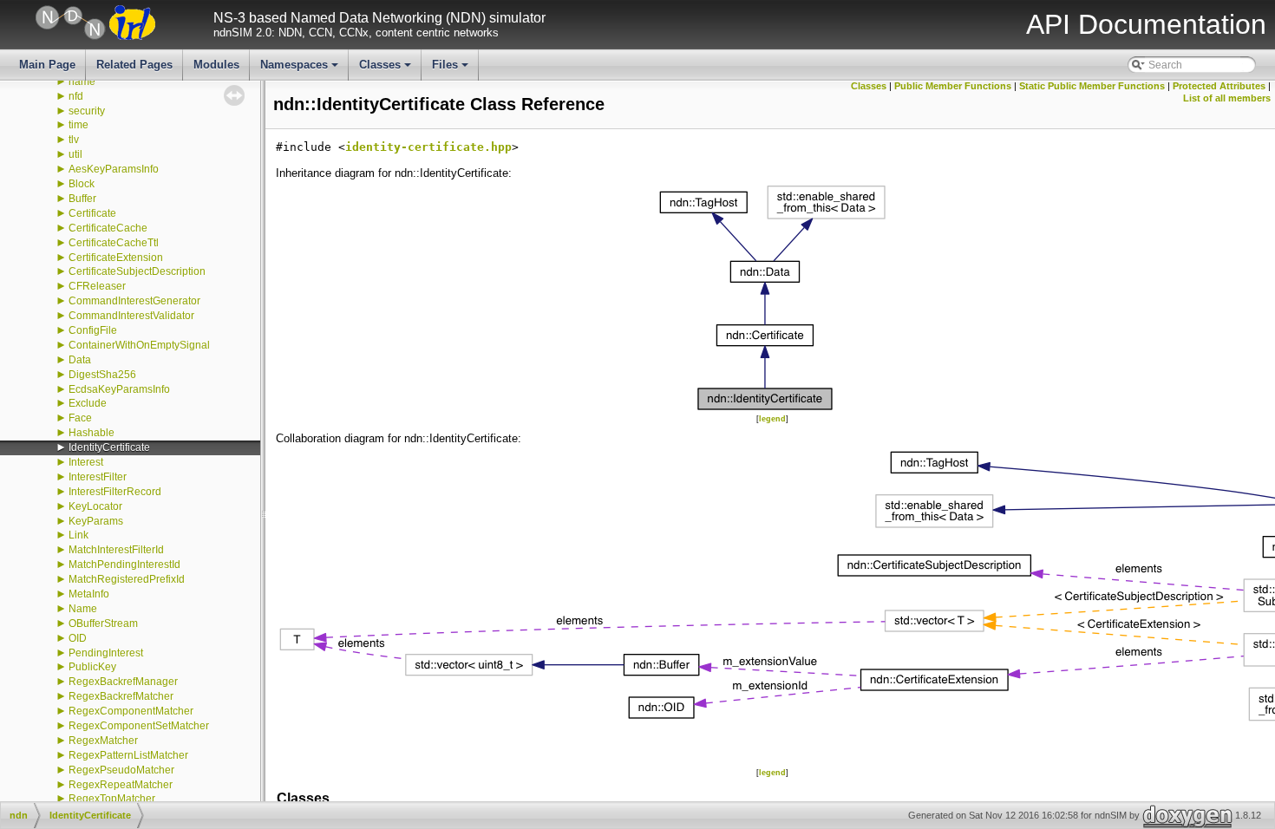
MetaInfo (89, 594)
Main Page (47, 64)
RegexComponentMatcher (131, 711)
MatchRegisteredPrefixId (127, 579)
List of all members (1227, 98)
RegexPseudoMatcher (121, 770)
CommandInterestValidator (131, 316)
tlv (74, 140)
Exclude (88, 403)
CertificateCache (108, 228)
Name (83, 609)
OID (78, 638)
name (82, 81)
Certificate (92, 213)
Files (451, 69)
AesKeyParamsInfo (114, 169)
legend (772, 418)
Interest (86, 462)
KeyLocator (95, 506)
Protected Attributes (1219, 86)
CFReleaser (97, 286)
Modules (216, 64)
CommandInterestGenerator (134, 301)
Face (80, 418)
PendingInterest (106, 653)
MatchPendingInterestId (124, 564)
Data (80, 360)
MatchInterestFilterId (116, 550)
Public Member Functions (952, 86)
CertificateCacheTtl (114, 243)
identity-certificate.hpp (428, 146)
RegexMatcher (103, 740)
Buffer (82, 199)
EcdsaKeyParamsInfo (119, 389)
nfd (76, 96)
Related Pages (134, 64)
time (78, 125)
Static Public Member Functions (1092, 86)
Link (78, 535)
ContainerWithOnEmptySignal (139, 345)
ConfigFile (93, 330)
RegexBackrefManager (123, 682)
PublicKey (92, 667)
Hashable (91, 433)
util (75, 154)
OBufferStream (103, 623)
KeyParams (96, 521)
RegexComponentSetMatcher (139, 726)
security (87, 111)
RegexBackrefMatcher (121, 696)
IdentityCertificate (109, 447)
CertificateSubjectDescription (137, 271)
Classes (386, 69)
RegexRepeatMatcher (121, 785)
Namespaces (300, 69)
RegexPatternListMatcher (128, 755)
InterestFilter (98, 477)
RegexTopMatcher (112, 799)
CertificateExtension (116, 257)
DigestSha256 (102, 375)
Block (82, 184)
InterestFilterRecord (115, 492)
